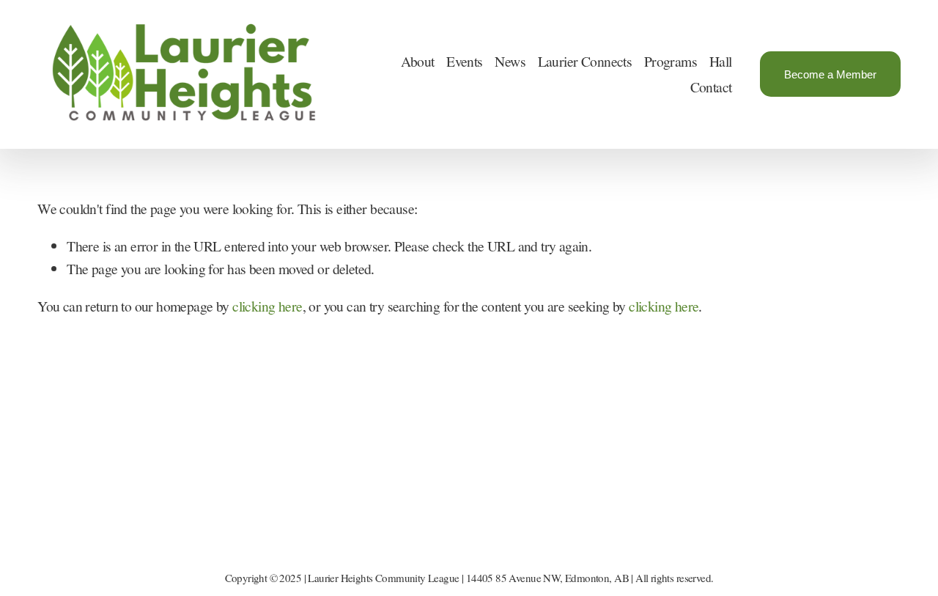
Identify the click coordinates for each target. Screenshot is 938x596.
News (510, 61)
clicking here (267, 306)
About (418, 61)
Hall (720, 61)
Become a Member (830, 74)
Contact (711, 87)
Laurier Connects (585, 61)
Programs (670, 61)
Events (464, 61)
